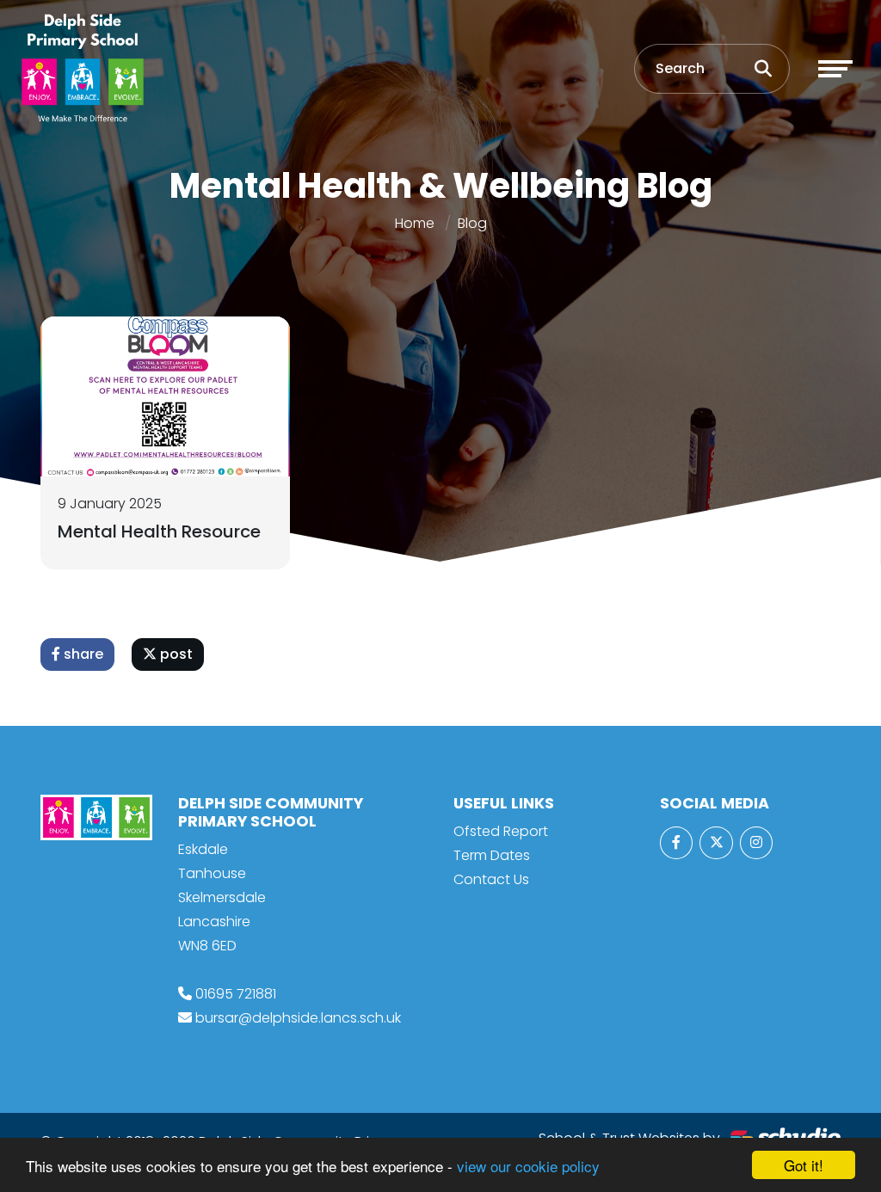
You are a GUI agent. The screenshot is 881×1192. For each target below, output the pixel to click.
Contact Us (491, 879)
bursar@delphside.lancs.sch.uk (298, 1018)
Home (414, 223)
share (81, 654)
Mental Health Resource (159, 531)
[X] (715, 842)
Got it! (803, 1165)
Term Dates (491, 855)
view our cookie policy (528, 1166)
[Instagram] (756, 842)
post (175, 654)
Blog (472, 223)
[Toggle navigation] (835, 68)
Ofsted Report (500, 831)
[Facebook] (676, 842)
